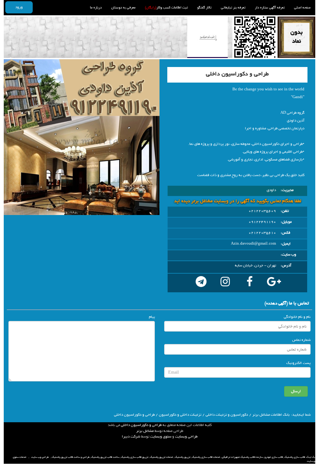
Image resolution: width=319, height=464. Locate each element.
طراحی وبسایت (186, 436)
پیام (152, 317)
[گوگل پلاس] (274, 283)
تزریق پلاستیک (182, 457)
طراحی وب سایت (40, 457)
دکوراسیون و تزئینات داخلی (227, 415)
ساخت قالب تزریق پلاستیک (105, 457)
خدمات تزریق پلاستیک (161, 457)
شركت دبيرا (131, 436)
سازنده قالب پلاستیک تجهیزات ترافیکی (242, 457)
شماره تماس (301, 340)
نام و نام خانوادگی (297, 317)
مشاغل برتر (145, 431)
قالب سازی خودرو (273, 457)
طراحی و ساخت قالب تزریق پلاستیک (70, 457)
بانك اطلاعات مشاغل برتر (271, 415)
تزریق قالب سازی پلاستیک (134, 457)
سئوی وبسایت (160, 436)
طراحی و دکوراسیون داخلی (141, 425)
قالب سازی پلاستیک (294, 457)
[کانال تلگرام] (201, 283)
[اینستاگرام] (225, 283)
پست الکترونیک (298, 363)
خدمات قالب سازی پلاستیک (206, 457)
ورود (19, 7)
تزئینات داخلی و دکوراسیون (180, 415)
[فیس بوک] (249, 283)
